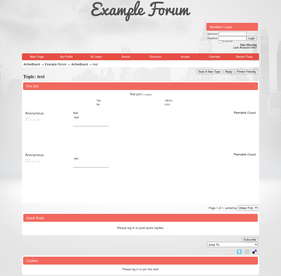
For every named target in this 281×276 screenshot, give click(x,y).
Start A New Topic (209, 71)
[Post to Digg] (247, 250)
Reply (228, 71)
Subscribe (249, 239)
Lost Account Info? (245, 47)
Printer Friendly (246, 71)
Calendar (214, 56)
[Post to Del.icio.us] (254, 250)
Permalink (240, 112)
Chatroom (155, 56)
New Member (248, 45)
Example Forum (56, 64)
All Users (96, 56)
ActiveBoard (31, 64)
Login (251, 38)
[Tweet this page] (239, 250)
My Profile (66, 56)
